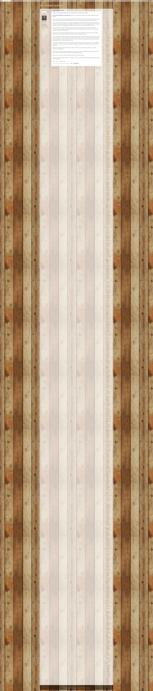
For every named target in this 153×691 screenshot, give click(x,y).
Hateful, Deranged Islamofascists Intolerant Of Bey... (108, 641)
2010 (105, 26)
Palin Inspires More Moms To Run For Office (108, 127)
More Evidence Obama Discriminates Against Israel (108, 415)
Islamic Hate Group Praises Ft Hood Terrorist (107, 574)
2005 (105, 682)
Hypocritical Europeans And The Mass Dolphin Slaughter (108, 61)
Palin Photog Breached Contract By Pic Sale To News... (107, 297)
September (107, 662)
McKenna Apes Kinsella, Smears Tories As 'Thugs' (108, 270)
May (106, 669)
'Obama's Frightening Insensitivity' (108, 637)
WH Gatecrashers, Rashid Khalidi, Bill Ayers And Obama (108, 55)
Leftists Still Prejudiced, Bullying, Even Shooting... (107, 350)
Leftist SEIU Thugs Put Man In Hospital (107, 513)
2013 (105, 21)
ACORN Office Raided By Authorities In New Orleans (108, 545)
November (107, 31)
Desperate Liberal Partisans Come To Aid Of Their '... (108, 189)
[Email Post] (71, 63)
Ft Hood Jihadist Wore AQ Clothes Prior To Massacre (108, 386)
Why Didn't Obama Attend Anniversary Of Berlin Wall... (108, 565)
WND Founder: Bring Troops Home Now (108, 334)
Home (76, 68)
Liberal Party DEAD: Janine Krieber (107, 228)
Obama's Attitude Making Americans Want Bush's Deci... (108, 534)
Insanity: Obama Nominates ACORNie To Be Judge (108, 653)
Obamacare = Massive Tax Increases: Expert (108, 371)
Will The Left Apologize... (107, 162)
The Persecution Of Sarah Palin (108, 282)
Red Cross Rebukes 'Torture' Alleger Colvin (107, 46)
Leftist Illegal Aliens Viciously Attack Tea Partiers (107, 312)
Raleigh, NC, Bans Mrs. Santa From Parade (108, 233)
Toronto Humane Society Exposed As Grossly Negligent (107, 107)
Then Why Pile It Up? (108, 301)
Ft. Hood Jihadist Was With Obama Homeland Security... (108, 623)
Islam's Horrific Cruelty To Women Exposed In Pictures (108, 132)
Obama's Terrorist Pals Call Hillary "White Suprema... (108, 376)
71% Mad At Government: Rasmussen (108, 37)
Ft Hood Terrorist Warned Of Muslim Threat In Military (107, 461)
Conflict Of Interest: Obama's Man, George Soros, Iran (108, 467)
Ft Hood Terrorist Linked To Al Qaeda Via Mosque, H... (108, 539)
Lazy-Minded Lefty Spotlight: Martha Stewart (107, 171)
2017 (105, 15)
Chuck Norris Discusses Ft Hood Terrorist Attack (108, 482)
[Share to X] (75, 63)
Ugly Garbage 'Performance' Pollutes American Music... (108, 200)
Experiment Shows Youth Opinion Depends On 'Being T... (108, 138)
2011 (105, 24)
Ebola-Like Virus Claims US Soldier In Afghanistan (108, 579)
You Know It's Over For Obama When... (107, 123)
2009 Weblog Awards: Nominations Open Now (108, 588)
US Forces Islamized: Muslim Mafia (108, 658)
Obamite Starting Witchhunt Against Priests (107, 183)
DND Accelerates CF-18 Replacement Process (108, 425)
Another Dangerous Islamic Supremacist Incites (108, 431)
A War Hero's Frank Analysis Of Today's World (107, 436)
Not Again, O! (107, 154)
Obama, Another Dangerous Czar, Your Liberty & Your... (107, 392)
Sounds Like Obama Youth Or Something (107, 601)
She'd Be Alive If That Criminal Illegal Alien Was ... (108, 147)
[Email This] (73, 63)
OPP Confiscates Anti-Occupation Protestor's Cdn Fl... (107, 117)
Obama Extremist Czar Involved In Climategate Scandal (108, 89)
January (107, 676)
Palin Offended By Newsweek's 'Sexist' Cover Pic (108, 317)
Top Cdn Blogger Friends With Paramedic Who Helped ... (108, 524)
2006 (105, 681)
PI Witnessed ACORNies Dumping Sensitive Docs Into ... (108, 194)
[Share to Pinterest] (77, 63)
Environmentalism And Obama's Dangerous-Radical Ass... (108, 323)
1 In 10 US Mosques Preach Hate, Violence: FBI (108, 441)
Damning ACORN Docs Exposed (108, 152)
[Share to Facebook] (76, 63)
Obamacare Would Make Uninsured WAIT (108, 633)
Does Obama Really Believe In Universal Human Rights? (107, 356)
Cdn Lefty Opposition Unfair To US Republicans (108, 215)
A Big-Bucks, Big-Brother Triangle (107, 331)
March (106, 673)
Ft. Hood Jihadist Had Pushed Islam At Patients (108, 629)
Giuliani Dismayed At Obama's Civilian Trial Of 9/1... (108, 362)
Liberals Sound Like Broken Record (108, 70)
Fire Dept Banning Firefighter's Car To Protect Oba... (108, 262)
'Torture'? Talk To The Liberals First (108, 219)
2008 (105, 678)
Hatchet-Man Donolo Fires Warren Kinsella (108, 237)
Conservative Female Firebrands (107, 327)
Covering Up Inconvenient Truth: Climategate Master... (108, 66)
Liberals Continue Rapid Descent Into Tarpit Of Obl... (108, 178)
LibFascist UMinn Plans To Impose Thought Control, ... (108, 83)
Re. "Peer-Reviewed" (107, 74)
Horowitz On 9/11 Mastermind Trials (108, 339)
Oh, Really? (107, 303)
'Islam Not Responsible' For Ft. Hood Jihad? (108, 612)
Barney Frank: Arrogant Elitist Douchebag (108, 555)
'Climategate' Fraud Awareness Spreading (107, 95)
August (106, 665)
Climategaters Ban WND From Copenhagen (108, 41)
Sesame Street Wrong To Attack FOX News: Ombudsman (108, 549)
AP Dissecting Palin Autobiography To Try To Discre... (108, 291)
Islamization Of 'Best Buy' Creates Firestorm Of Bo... (108, 77)
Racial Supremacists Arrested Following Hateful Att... (108, 158)
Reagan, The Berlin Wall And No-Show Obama (108, 597)
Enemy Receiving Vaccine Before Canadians (107, 455)
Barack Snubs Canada (107, 34)
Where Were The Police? (108, 570)
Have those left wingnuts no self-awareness (62, 15)
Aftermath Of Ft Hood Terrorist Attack (108, 583)
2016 (105, 16)
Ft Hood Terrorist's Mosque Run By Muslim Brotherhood (108, 505)
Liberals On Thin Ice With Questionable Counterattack (108, 256)
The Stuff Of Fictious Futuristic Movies (107, 367)
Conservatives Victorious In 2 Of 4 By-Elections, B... (108, 472)
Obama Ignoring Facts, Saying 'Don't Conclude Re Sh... (108, 618)
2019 (105, 13)
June (106, 668)
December (107, 29)
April (106, 671)
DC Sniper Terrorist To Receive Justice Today (107, 477)
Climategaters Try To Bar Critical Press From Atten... (108, 143)
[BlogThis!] (74, 63)
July (106, 666)
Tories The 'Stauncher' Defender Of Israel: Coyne (108, 112)
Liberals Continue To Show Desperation (108, 381)
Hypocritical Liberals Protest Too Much (107, 278)
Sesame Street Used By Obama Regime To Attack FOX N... (108, 648)
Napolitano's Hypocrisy (107, 509)
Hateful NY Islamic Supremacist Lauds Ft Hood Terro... (108, 518)
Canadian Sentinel (45, 22)
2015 (105, 18)
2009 (105, 27)
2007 (105, 679)
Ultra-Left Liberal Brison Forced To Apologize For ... (107, 100)
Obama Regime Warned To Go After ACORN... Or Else (108, 245)
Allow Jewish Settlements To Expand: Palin (108, 287)
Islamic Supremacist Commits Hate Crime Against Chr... (108, 410)
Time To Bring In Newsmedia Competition (108, 210)
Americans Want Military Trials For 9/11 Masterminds (108, 306)
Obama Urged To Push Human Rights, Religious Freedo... (108, 399)
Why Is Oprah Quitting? (107, 266)
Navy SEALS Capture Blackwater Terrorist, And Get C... (108, 166)
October (107, 661)
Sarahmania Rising (107, 274)
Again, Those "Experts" (107, 50)
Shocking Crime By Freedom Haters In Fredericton (108, 446)
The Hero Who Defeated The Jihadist (108, 528)
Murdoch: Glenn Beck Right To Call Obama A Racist (108, 404)
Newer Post (56, 68)
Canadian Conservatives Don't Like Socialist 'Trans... (108, 559)
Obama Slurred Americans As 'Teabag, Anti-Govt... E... (108, 500)
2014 (105, 19)
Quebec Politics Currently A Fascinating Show (108, 450)
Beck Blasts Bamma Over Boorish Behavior (108, 592)
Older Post (97, 68)
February (107, 674)
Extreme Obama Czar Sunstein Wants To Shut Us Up (108, 205)
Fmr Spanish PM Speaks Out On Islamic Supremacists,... (108, 488)
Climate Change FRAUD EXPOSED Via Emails (107, 250)
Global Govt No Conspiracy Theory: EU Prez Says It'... (108, 223)
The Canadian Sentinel (51, 5)
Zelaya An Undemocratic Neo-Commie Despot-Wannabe (108, 344)
